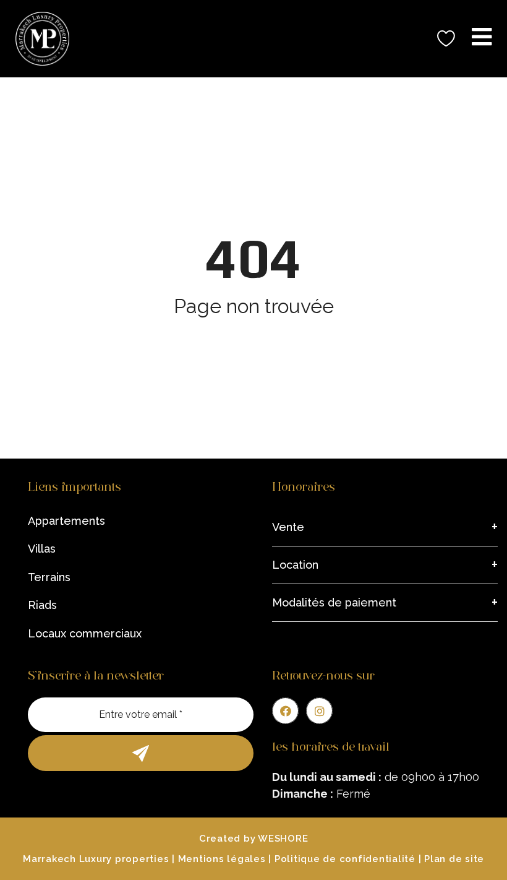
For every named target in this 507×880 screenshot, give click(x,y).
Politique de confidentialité (345, 859)
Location (295, 564)
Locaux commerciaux (85, 633)
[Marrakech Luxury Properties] (37, 38)
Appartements (66, 520)
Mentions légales (222, 859)
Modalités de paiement (334, 602)
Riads (42, 604)
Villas (42, 548)
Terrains (49, 577)
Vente (288, 526)
